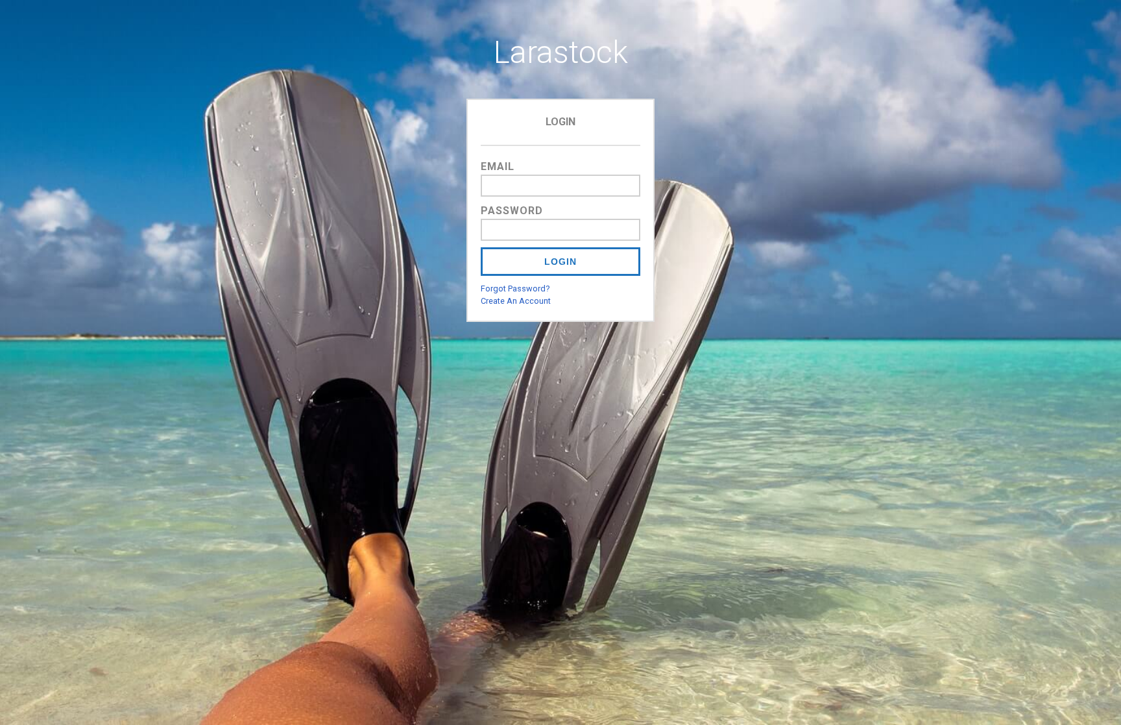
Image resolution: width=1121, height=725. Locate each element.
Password (512, 210)
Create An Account (516, 301)
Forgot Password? (515, 288)
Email (497, 166)
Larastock (561, 52)
